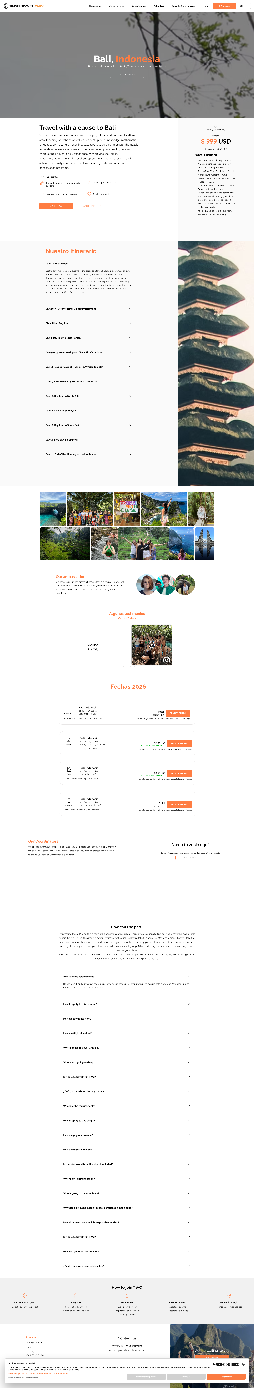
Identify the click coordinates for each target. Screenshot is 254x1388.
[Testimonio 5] (134, 666)
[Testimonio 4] (130, 666)
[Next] (192, 647)
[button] (116, 6)
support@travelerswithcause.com (127, 1350)
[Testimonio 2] (123, 666)
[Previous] (62, 647)
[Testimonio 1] (119, 666)
